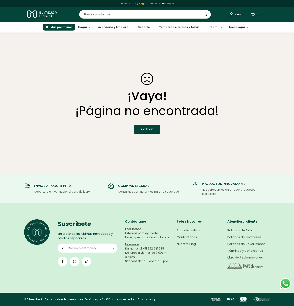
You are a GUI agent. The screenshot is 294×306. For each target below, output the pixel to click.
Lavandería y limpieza (112, 27)
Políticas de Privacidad (244, 237)
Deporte (144, 27)
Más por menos (61, 27)
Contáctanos (187, 237)
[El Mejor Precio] (42, 14)
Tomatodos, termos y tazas (179, 27)
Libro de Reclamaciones (245, 257)
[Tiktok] (86, 261)
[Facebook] (62, 261)
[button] (258, 14)
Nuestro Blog (186, 244)
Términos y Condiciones (245, 251)
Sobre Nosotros (188, 230)
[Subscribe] (112, 248)
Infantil (214, 27)
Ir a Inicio (147, 129)
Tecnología (236, 27)
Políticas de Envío (240, 230)
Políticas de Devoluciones (246, 244)
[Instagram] (74, 261)
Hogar (82, 27)
